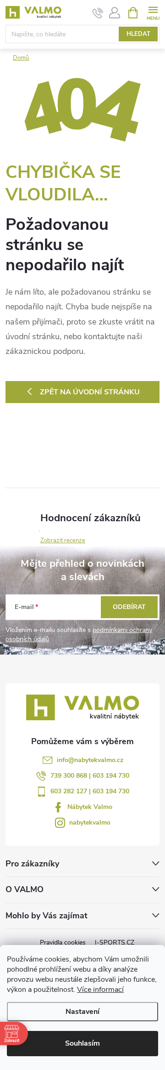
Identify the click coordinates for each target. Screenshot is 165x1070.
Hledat (138, 34)
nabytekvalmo (89, 822)
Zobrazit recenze (62, 540)
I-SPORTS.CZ (114, 942)
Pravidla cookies (63, 942)
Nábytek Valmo (89, 806)
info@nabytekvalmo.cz (90, 760)
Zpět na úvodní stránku (90, 392)
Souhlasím (82, 1043)
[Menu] (153, 12)
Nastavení (82, 1012)
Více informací (100, 990)
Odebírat (129, 607)
